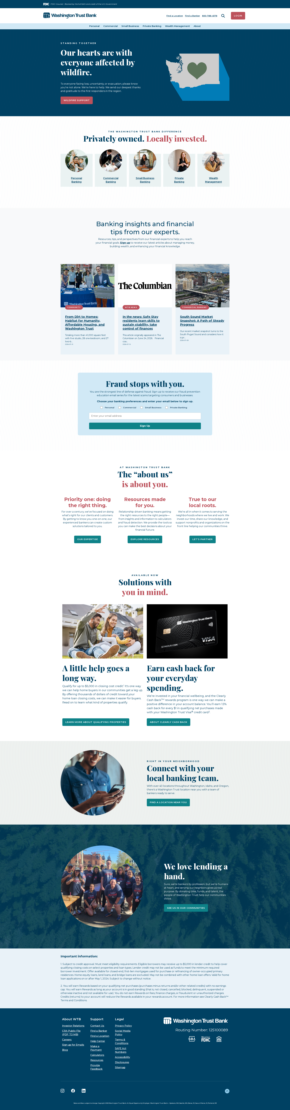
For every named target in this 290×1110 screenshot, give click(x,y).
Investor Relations (73, 1025)
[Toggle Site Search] (223, 16)
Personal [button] (94, 26)
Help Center (97, 1041)
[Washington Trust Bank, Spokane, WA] (70, 15)
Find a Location (174, 16)
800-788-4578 (209, 16)
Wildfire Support (77, 100)
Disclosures (122, 1062)
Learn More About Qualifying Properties (95, 722)
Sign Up (145, 425)
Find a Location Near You (168, 802)
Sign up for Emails (73, 1044)
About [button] (197, 26)
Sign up (125, 242)
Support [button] (96, 1019)
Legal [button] (119, 1019)
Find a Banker (192, 16)
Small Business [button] (130, 26)
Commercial (129, 407)
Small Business (153, 407)
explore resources (145, 539)
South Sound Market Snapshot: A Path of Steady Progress (202, 320)
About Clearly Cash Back (168, 722)
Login (238, 15)
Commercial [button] (110, 26)
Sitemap (120, 1067)
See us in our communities (186, 907)
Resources (96, 1060)
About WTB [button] (71, 1019)
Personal (109, 407)
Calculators (97, 1055)
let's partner (202, 539)
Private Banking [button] (152, 26)
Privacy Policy (123, 1025)
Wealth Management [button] (177, 26)
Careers (67, 1039)
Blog (65, 1050)
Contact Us (97, 1025)
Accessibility (122, 1057)
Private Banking (178, 407)
